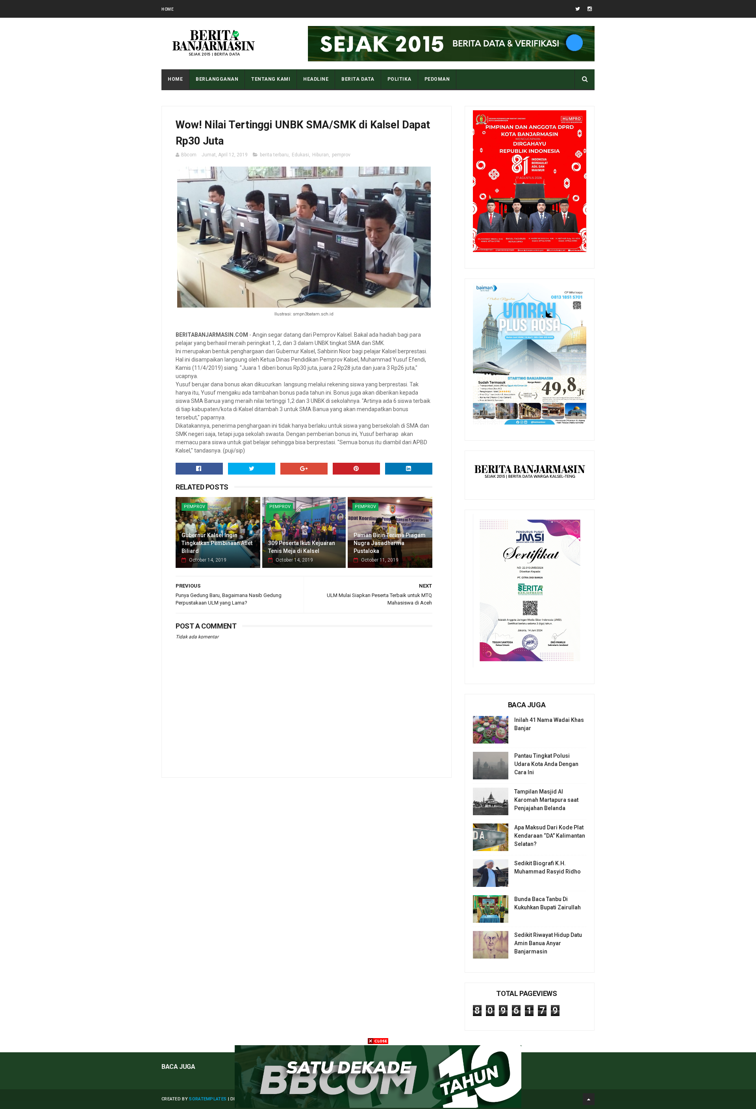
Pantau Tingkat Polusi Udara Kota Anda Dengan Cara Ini (546, 764)
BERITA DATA (357, 79)
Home (167, 9)
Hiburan (320, 155)
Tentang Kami (270, 79)
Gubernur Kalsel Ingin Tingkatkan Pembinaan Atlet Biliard (217, 543)
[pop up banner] (378, 1106)
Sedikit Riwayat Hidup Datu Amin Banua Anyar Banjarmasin (548, 943)
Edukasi (300, 155)
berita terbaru (274, 155)
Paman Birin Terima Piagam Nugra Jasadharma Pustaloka (390, 543)
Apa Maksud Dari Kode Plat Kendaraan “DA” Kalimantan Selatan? (549, 835)
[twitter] (578, 9)
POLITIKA (399, 79)
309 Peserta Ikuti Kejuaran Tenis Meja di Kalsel (301, 547)
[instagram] (590, 9)
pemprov (341, 155)
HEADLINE (315, 79)
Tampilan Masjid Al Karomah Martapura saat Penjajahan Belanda (546, 799)
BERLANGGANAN (217, 79)
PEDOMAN (437, 79)
